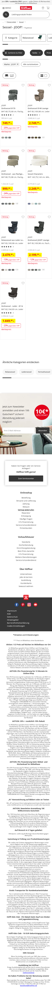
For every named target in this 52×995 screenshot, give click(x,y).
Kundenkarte (26, 583)
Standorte (26, 542)
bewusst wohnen (26, 586)
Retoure (26, 507)
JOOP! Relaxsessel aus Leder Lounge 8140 (12, 215)
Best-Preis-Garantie (26, 551)
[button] (5, 8)
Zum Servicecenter (26, 478)
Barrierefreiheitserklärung (18, 623)
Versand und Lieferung (26, 501)
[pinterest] (23, 604)
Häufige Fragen (26, 519)
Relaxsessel (28, 37)
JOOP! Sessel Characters (37, 148)
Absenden (42, 430)
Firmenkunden (26, 528)
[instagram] (29, 604)
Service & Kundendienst (26, 525)
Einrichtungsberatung (26, 548)
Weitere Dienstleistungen (26, 557)
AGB (9, 614)
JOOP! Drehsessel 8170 (9, 82)
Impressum (12, 611)
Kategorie (12, 37)
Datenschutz (12, 617)
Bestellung (26, 497)
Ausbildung (26, 580)
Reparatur (26, 513)
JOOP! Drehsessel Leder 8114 (12, 280)
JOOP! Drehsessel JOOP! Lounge (39, 215)
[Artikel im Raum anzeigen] (9, 76)
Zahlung (26, 504)
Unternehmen (26, 574)
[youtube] (35, 604)
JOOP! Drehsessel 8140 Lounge (39, 83)
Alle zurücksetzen (30, 64)
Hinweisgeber (13, 620)
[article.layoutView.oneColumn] (43, 76)
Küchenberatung (26, 545)
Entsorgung (26, 516)
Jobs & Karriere (26, 577)
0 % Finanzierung (26, 522)
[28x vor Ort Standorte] (43, 7)
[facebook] (16, 604)
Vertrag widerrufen (26, 510)
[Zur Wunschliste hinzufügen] (23, 85)
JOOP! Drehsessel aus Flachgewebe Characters (12, 149)
